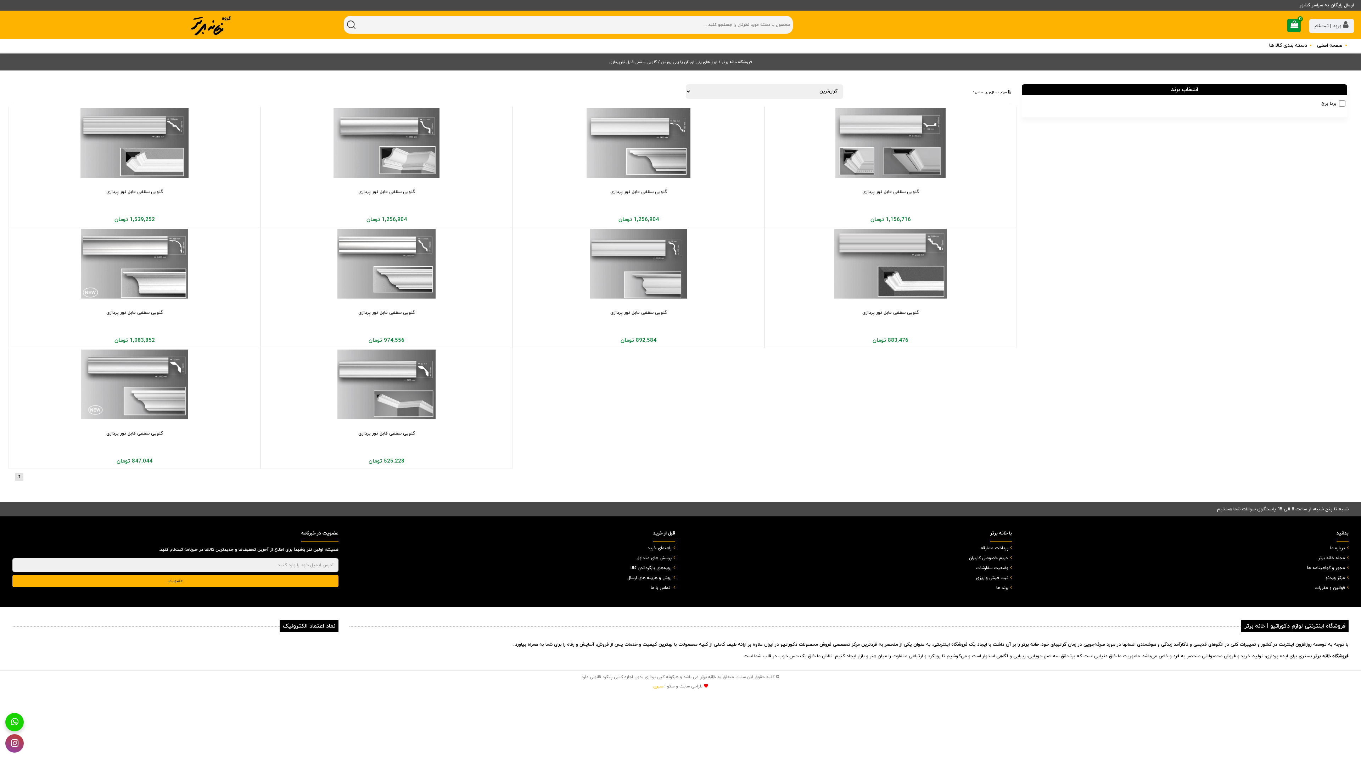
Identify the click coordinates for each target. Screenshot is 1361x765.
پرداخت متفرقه (994, 548)
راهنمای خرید (660, 548)
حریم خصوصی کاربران (988, 558)
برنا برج (1329, 103)
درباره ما (1337, 548)
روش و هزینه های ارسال (649, 578)
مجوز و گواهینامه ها (1326, 568)
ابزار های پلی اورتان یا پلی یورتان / (687, 62)
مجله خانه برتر (1331, 558)
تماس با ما (660, 588)
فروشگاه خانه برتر (736, 62)
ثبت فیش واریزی (992, 578)
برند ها (1002, 588)
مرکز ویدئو (1335, 578)
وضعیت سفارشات (992, 568)
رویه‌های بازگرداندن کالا (651, 568)
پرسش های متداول (654, 558)
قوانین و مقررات (1330, 588)
